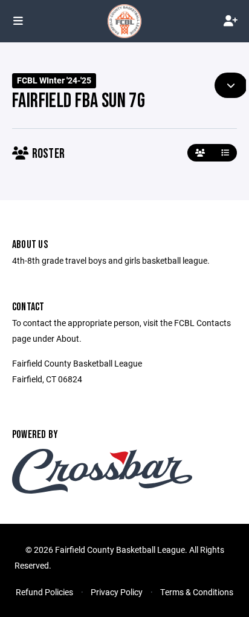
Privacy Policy (117, 592)
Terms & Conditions (196, 592)
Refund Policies (44, 592)
